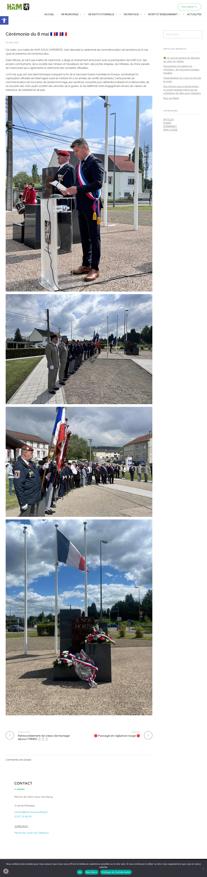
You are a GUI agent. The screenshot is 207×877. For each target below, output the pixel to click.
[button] (4, 20)
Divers (167, 123)
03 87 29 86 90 (23, 816)
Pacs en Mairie (171, 98)
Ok (79, 872)
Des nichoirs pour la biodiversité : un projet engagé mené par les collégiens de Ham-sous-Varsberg (182, 90)
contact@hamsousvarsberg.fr (31, 812)
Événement (170, 126)
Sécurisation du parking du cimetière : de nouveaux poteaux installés (181, 69)
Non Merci (91, 872)
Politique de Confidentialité (116, 872)
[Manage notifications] (5, 871)
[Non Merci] (203, 868)
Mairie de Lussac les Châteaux (31, 832)
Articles (168, 119)
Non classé (170, 130)
